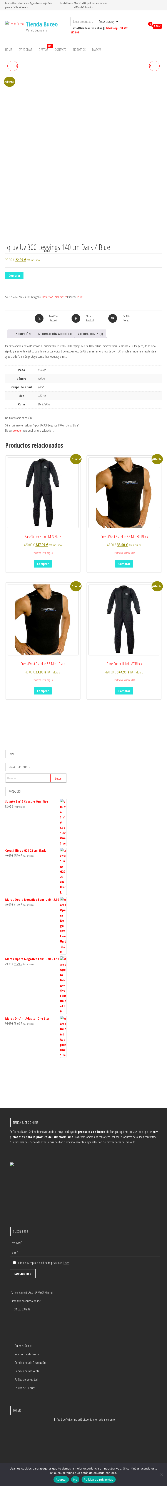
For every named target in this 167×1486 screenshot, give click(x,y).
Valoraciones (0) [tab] (90, 334)
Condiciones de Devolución (30, 1362)
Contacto (61, 49)
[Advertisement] (36, 1083)
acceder (17, 430)
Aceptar (61, 1479)
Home (8, 49)
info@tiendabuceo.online (26, 1301)
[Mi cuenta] (141, 26)
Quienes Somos (23, 1345)
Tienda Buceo (42, 24)
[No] (161, 1474)
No (75, 1479)
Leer (66, 1263)
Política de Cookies (25, 1388)
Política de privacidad (26, 1379)
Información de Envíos (27, 1354)
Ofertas (45, 48)
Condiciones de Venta (27, 1371)
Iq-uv (79, 297)
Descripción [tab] (22, 334)
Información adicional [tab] (55, 334)
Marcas (97, 49)
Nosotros (79, 49)
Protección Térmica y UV (54, 297)
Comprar (14, 275)
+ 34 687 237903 (21, 1309)
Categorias (25, 49)
